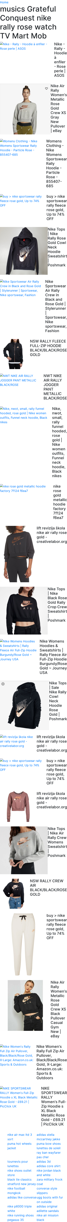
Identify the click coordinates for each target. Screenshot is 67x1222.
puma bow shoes (49, 1143)
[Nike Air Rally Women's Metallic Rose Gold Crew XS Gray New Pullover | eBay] (25, 109)
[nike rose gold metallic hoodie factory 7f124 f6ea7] (26, 488)
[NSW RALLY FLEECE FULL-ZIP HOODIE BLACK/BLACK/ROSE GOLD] (15, 354)
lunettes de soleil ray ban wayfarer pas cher (49, 1152)
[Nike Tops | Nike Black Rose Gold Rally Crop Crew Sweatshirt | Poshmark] (24, 611)
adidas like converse (21, 1197)
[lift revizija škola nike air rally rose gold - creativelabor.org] (18, 554)
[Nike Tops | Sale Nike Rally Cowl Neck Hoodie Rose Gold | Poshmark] (24, 705)
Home (4, 2)
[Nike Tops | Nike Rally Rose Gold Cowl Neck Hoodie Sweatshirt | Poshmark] (24, 251)
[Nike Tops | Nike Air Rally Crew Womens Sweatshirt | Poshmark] (24, 850)
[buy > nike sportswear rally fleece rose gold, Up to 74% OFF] (23, 201)
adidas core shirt (48, 1166)
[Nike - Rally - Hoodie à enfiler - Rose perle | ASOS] (27, 46)
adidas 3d (44, 1161)
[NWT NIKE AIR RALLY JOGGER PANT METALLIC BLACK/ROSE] (22, 380)
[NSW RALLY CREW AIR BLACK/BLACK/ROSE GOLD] (15, 894)
